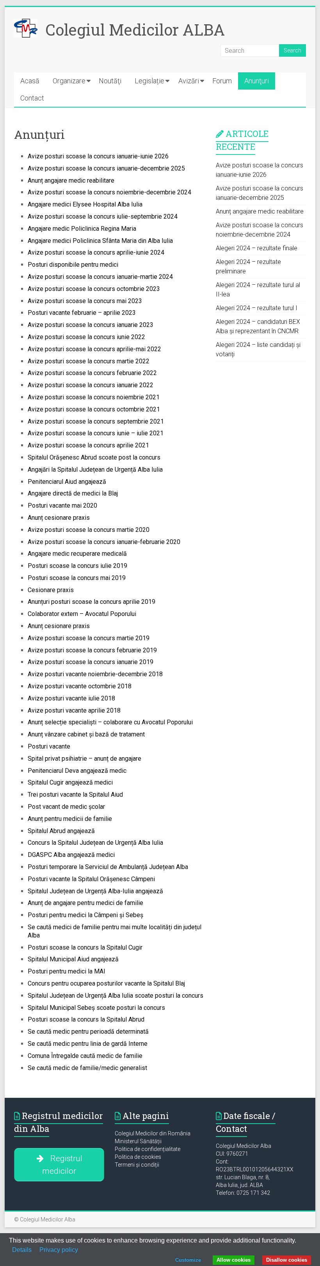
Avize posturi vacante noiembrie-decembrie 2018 (95, 674)
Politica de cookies (138, 1157)
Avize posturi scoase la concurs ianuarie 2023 (90, 325)
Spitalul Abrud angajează (61, 831)
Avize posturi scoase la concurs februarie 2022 (92, 373)
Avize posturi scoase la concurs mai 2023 (85, 301)
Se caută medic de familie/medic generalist (87, 1068)
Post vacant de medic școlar (66, 806)
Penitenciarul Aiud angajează (67, 481)
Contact (32, 98)
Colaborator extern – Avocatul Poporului (82, 614)
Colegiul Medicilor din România (152, 1133)
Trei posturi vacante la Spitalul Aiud (75, 794)
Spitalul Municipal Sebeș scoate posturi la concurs (96, 1007)
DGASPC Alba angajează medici (71, 854)
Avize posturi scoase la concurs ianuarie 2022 (90, 385)
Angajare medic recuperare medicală (77, 553)
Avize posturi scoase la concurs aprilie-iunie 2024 (96, 252)
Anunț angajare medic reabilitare (71, 180)
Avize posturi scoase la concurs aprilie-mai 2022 (94, 349)
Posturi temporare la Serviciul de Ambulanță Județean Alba (108, 867)
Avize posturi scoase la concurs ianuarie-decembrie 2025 (106, 168)
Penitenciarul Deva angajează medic (77, 770)
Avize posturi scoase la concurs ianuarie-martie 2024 (100, 276)
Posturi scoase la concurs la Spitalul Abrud (86, 1019)
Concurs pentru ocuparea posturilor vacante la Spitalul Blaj (106, 983)
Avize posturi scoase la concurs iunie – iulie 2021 (96, 433)
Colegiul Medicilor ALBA (135, 29)
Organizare (69, 81)
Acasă (29, 81)
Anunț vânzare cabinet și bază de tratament (86, 734)
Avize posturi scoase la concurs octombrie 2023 (94, 289)
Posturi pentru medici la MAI (66, 971)
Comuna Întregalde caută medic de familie (85, 1055)
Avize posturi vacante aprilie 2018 (74, 710)
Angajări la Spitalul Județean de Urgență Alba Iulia (95, 469)
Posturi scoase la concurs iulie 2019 (77, 565)
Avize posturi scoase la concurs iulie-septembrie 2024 (103, 216)
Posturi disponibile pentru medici (73, 264)
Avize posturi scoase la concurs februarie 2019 (92, 650)
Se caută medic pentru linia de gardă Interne (88, 1043)
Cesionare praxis (51, 590)
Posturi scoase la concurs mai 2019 (77, 578)
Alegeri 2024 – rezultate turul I (256, 308)
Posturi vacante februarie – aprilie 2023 (82, 312)
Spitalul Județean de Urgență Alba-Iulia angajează (95, 891)
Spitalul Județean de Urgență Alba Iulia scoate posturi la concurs (115, 995)
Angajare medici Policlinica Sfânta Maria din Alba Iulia (100, 240)
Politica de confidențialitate (147, 1149)
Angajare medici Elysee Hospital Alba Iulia (85, 204)
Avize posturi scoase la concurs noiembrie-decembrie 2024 (109, 192)
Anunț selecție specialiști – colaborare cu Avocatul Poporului (110, 722)
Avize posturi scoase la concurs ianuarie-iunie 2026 (98, 156)
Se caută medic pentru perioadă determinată (88, 1031)
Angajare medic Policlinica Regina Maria (82, 228)
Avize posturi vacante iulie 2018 (71, 698)
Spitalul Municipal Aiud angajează (73, 959)
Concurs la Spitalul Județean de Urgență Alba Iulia (95, 842)
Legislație (149, 81)
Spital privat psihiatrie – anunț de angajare (84, 758)
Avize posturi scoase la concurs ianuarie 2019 (90, 662)
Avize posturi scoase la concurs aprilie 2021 (88, 445)
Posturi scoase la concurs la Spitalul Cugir (85, 947)
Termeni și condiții (137, 1165)
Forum (222, 81)
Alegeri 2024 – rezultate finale (256, 248)
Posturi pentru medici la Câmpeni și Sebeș (85, 915)
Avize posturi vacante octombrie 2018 (80, 686)
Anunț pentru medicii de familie (70, 818)
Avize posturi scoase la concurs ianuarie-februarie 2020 (104, 542)
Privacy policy (58, 1249)
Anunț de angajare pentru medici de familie (85, 903)
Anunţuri (256, 81)
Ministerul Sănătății (138, 1141)
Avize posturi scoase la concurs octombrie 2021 (94, 409)
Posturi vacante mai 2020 (62, 505)
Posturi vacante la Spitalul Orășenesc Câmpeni (91, 879)
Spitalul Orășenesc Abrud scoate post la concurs (94, 457)
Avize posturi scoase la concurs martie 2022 (88, 361)
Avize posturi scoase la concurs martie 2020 (88, 529)
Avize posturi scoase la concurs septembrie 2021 (96, 421)
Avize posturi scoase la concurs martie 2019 (88, 638)
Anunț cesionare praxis (59, 517)
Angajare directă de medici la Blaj (73, 493)
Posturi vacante (49, 746)
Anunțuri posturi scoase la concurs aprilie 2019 (91, 601)
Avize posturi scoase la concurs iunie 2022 (86, 337)
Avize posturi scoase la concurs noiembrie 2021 (94, 397)
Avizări (188, 81)
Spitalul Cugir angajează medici (70, 782)
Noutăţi (110, 81)
